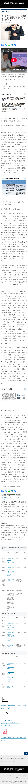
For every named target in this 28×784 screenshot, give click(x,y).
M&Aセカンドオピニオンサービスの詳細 (10, 645)
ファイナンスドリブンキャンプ (10, 723)
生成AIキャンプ (5, 725)
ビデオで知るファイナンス (5, 761)
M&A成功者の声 (10, 758)
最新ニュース (3, 758)
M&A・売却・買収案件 (19, 758)
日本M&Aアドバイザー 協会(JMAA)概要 (17, 775)
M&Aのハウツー (16, 761)
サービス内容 (5, 775)
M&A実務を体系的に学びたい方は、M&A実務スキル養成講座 (13, 707)
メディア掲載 (11, 777)
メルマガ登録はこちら (7, 720)
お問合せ (17, 777)
